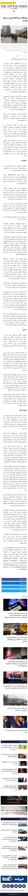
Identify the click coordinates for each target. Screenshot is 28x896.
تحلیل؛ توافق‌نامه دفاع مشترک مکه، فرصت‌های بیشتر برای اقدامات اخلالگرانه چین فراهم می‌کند (16, 664)
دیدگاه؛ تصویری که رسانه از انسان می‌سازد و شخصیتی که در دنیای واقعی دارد (9, 839)
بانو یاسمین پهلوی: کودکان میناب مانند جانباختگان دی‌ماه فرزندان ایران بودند (9, 771)
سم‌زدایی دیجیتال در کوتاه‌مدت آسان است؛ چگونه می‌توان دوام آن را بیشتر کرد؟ (9, 747)
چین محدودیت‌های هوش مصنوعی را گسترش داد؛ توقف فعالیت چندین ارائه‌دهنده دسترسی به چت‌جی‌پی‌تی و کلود (15, 615)
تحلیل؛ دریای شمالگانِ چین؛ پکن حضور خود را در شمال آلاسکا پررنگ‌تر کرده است (9, 857)
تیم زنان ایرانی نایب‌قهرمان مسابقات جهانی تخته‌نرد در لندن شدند (9, 787)
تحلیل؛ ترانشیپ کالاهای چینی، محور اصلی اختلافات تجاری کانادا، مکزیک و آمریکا (9, 848)
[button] (14, 11)
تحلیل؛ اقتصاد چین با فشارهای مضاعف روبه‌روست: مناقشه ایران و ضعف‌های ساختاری (16, 639)
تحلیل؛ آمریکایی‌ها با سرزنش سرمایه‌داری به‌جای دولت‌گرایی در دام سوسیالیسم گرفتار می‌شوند (9, 866)
